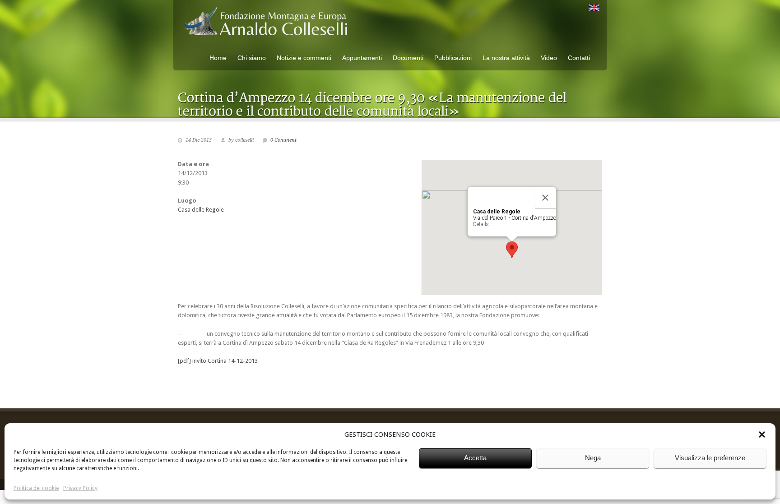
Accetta (475, 458)
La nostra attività (506, 57)
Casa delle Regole (201, 209)
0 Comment (283, 140)
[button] (761, 434)
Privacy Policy (80, 488)
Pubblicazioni (453, 57)
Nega (593, 458)
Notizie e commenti (304, 57)
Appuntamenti (362, 57)
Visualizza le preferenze (710, 458)
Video (549, 57)
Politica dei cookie (36, 488)
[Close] (545, 197)
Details (481, 224)
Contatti (579, 57)
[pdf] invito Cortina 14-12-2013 (218, 360)
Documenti (408, 57)
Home (218, 57)
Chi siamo (251, 57)
